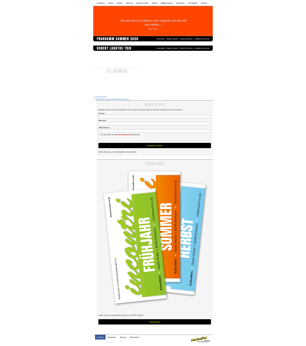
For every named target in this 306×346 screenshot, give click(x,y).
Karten (110, 3)
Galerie (154, 3)
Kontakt (204, 3)
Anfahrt (120, 3)
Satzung (123, 337)
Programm (101, 3)
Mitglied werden (167, 3)
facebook (100, 337)
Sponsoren (180, 3)
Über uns (129, 3)
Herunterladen (154, 322)
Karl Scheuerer (100, 97)
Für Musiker (192, 3)
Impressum (112, 337)
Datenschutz (134, 337)
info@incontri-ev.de (202, 39)
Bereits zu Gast (142, 3)
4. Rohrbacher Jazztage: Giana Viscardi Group (112, 99)
